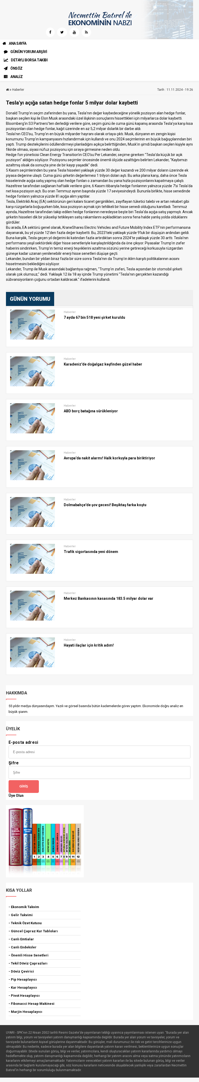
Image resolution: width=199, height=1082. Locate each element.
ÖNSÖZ (16, 68)
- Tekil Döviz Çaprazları (28, 963)
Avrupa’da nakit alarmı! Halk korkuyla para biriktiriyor (109, 458)
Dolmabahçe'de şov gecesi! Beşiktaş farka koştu (105, 505)
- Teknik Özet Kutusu (25, 923)
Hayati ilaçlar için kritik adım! (89, 645)
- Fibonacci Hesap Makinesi (31, 1004)
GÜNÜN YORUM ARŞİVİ (28, 52)
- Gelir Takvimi (21, 915)
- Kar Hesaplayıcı (23, 987)
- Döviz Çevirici (21, 971)
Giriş (23, 786)
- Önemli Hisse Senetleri (28, 955)
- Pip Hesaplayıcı (23, 979)
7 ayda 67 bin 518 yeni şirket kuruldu (94, 317)
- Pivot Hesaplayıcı (24, 996)
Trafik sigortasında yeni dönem (91, 552)
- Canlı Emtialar (21, 939)
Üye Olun (16, 795)
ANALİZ (16, 77)
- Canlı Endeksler (23, 947)
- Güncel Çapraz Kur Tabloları (33, 931)
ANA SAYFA (17, 43)
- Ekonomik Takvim (24, 907)
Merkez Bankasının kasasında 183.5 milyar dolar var (108, 598)
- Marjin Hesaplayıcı (25, 1012)
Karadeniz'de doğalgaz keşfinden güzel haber (103, 364)
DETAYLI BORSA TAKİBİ (29, 60)
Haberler (18, 90)
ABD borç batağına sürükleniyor (91, 411)
